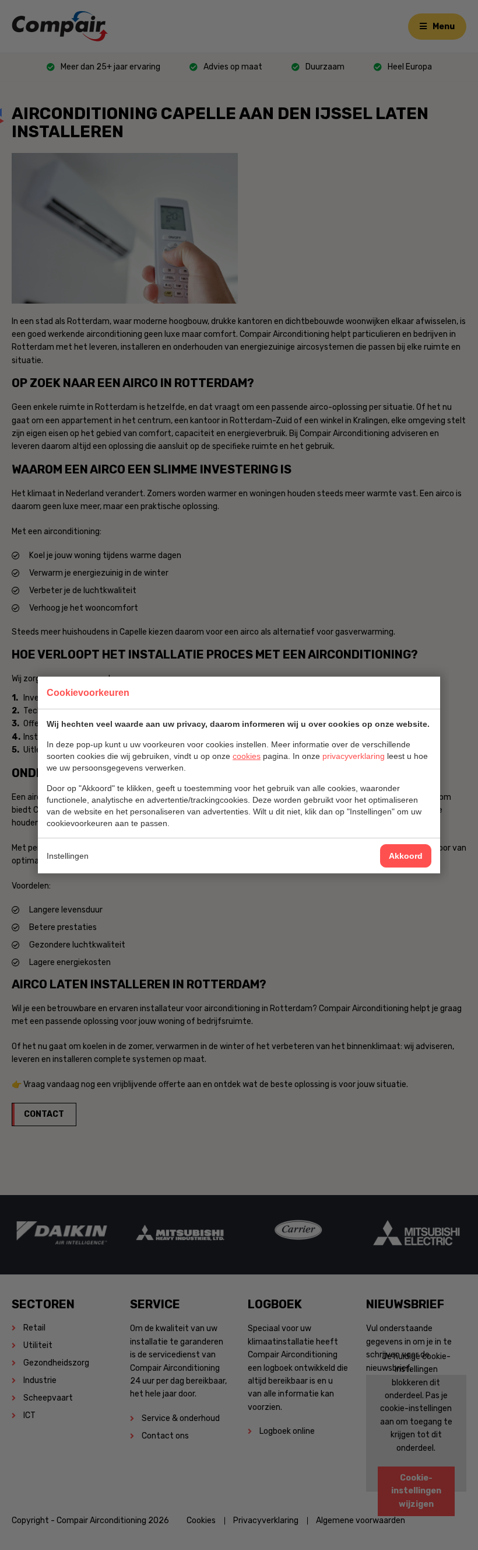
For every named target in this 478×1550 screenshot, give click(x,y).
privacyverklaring (353, 756)
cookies (247, 756)
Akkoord (406, 856)
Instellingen (68, 856)
